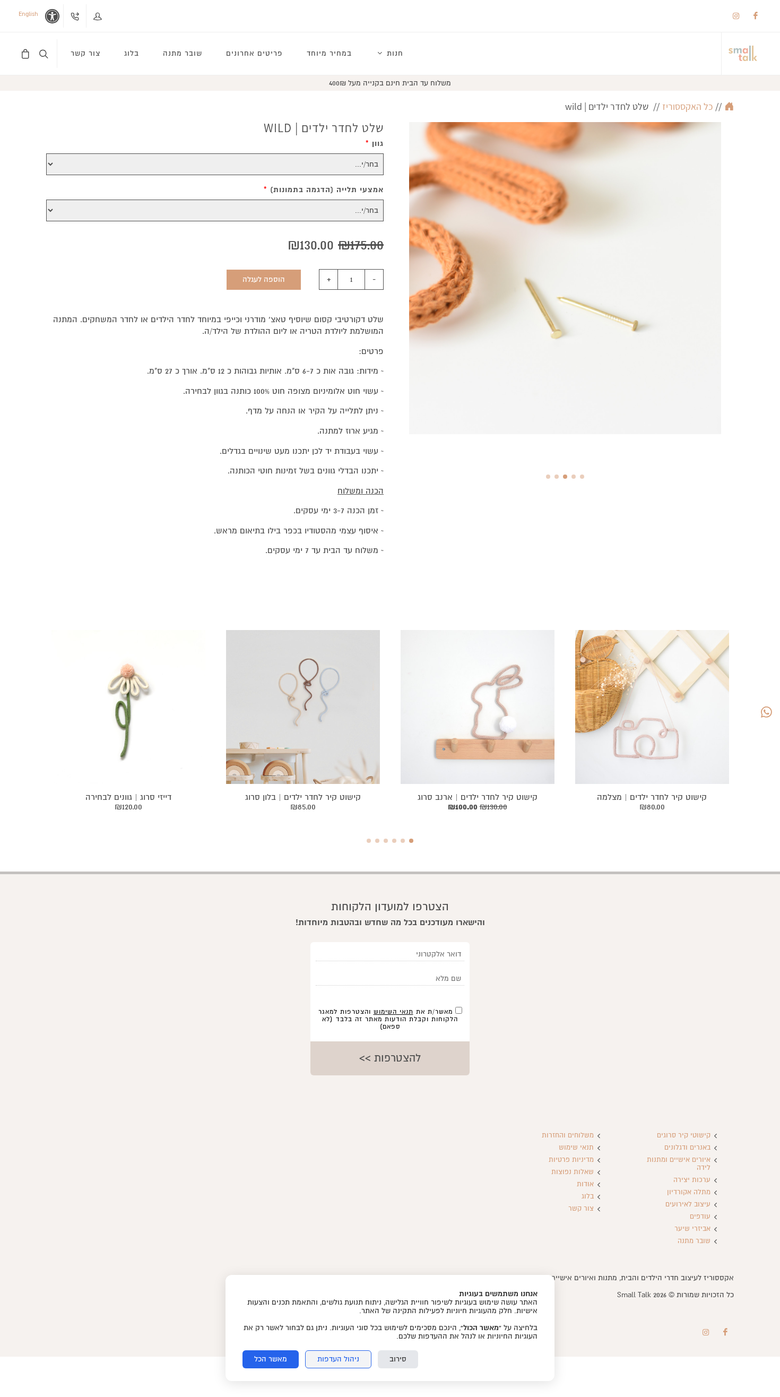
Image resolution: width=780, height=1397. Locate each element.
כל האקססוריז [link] (687, 106)
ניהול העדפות (338, 1359)
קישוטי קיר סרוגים (683, 1136)
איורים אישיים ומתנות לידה (678, 1164)
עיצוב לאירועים (687, 1205)
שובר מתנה (694, 1241)
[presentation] (730, 291)
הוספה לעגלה (263, 279)
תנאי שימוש (576, 1148)
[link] (743, 54)
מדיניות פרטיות (571, 1160)
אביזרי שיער (692, 1229)
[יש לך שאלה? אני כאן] (766, 712)
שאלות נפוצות (572, 1172)
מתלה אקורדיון (688, 1192)
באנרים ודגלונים (687, 1148)
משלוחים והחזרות (568, 1136)
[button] (582, 477)
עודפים (700, 1217)
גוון (375, 143)
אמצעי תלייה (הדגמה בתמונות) (324, 189)
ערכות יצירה (691, 1180)
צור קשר (581, 1209)
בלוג (588, 1197)
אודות (585, 1184)
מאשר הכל (270, 1359)
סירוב (397, 1359)
